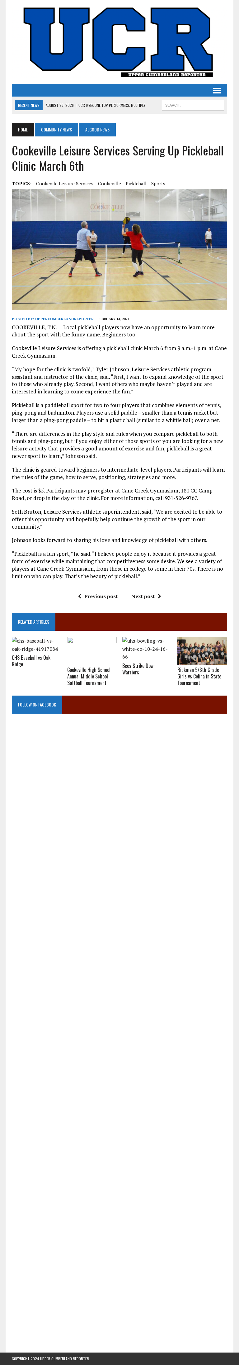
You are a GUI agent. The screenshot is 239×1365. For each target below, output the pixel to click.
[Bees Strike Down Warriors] (147, 656)
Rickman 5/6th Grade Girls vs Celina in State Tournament (199, 676)
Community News (56, 129)
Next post (143, 596)
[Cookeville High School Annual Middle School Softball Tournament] (92, 660)
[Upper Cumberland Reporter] (119, 42)
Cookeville (109, 183)
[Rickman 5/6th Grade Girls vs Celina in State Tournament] (202, 661)
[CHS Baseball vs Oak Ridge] (37, 648)
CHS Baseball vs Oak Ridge (31, 661)
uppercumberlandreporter (64, 318)
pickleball (136, 183)
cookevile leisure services (64, 183)
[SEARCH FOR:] (193, 104)
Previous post (101, 596)
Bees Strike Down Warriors (139, 669)
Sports (158, 183)
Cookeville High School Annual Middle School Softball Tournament (88, 676)
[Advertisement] (119, 783)
